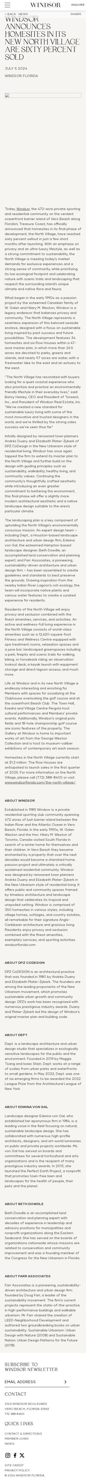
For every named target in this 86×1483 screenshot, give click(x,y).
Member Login (16, 1438)
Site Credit (14, 1465)
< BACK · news (16, 14)
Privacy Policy (17, 1470)
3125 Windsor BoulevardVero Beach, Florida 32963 (27, 1407)
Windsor (23, 209)
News (9, 1443)
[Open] (7, 5)
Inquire (78, 5)
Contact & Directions (23, 1433)
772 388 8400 (14, 1414)
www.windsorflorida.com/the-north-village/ (40, 782)
